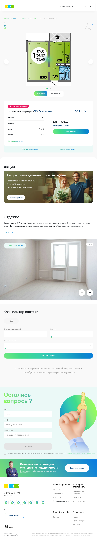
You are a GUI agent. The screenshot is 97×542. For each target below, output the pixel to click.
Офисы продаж (79, 521)
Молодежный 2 (58, 493)
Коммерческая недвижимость (79, 492)
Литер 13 (38, 18)
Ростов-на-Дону (10, 18)
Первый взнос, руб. (10, 341)
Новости (76, 517)
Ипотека (56, 517)
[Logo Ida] (24, 527)
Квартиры (77, 497)
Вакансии (76, 524)
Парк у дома (57, 497)
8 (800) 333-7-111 (67, 6)
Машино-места (79, 501)
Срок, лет (53, 329)
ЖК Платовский (25, 18)
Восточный (57, 489)
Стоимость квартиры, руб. (12, 329)
